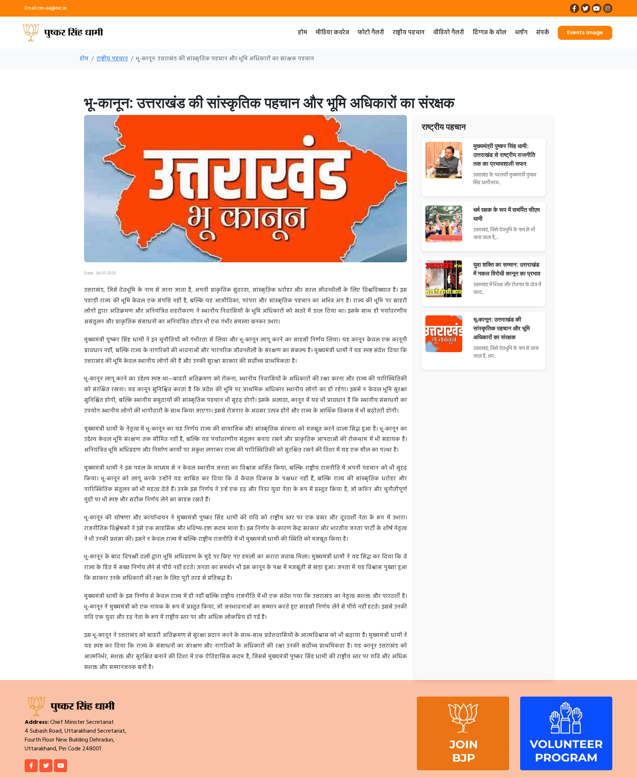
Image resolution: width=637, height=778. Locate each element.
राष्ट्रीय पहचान (409, 33)
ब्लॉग (521, 33)
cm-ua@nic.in (52, 8)
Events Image (585, 33)
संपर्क (542, 33)
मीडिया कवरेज (332, 33)
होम (302, 33)
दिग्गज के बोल (490, 33)
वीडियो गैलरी (448, 33)
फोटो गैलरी (371, 33)
